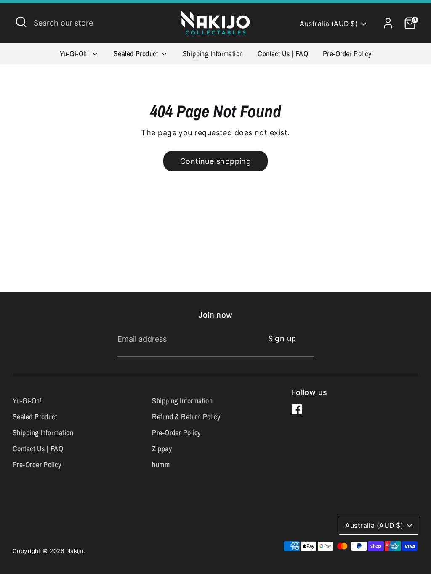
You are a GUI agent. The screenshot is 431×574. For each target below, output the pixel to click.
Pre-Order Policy (347, 53)
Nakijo (75, 551)
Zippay (162, 448)
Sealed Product (137, 53)
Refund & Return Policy (186, 416)
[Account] (388, 23)
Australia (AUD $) (329, 24)
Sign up (282, 338)
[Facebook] (297, 409)
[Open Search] (21, 21)
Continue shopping (215, 161)
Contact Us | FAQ (283, 53)
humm (161, 464)
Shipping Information (213, 53)
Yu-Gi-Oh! (75, 53)
